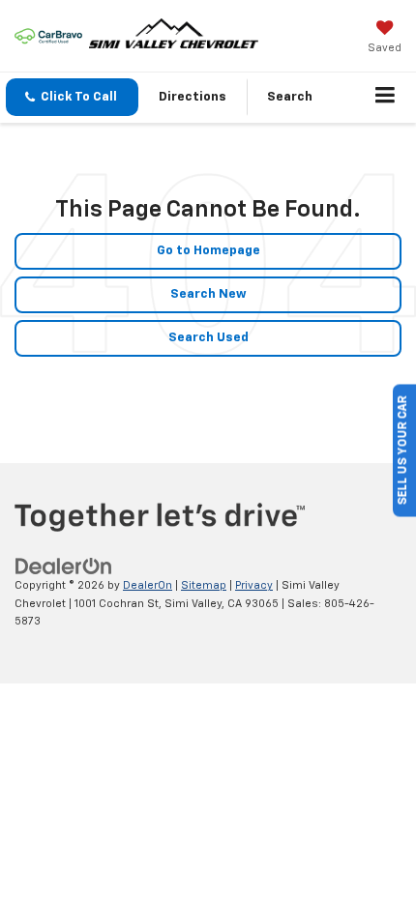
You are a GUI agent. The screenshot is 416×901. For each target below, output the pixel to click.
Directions (192, 97)
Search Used (208, 338)
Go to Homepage (208, 251)
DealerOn (147, 585)
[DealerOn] (64, 567)
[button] (72, 97)
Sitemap (203, 585)
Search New (208, 294)
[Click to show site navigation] (385, 98)
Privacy (254, 585)
